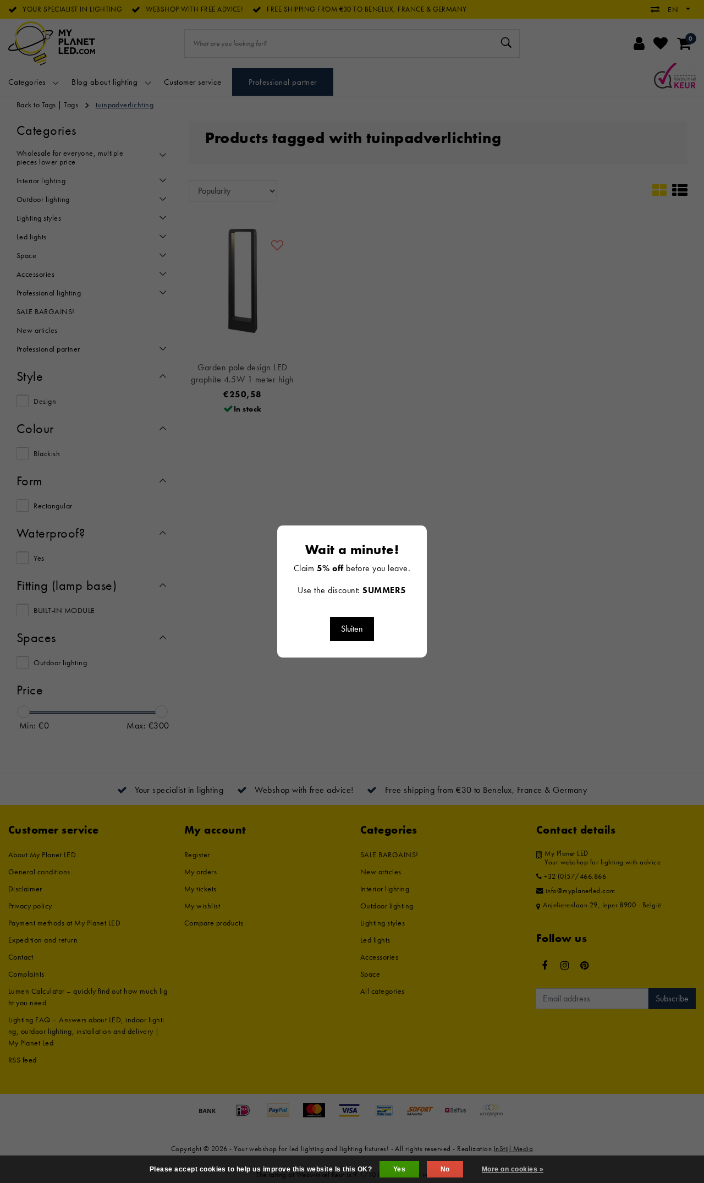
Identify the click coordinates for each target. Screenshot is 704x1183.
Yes (399, 1169)
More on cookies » (512, 1169)
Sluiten (352, 628)
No (445, 1169)
